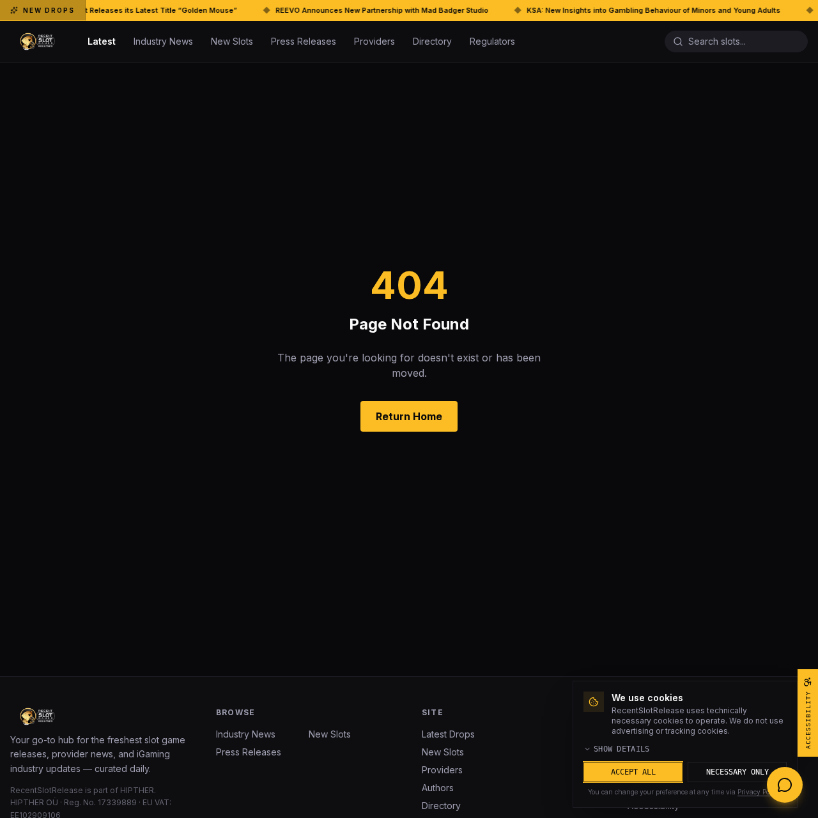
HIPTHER (137, 790)
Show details (622, 749)
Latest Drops (448, 734)
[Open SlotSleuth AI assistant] (785, 785)
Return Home (409, 416)
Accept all (633, 772)
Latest (102, 41)
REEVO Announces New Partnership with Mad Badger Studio (343, 10)
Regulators (492, 41)
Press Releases (303, 41)
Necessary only (737, 772)
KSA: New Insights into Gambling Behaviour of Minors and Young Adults (615, 10)
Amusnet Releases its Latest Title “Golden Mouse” (107, 10)
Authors (438, 787)
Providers (374, 41)
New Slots (232, 41)
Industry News (163, 41)
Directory (432, 41)
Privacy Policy (758, 792)
